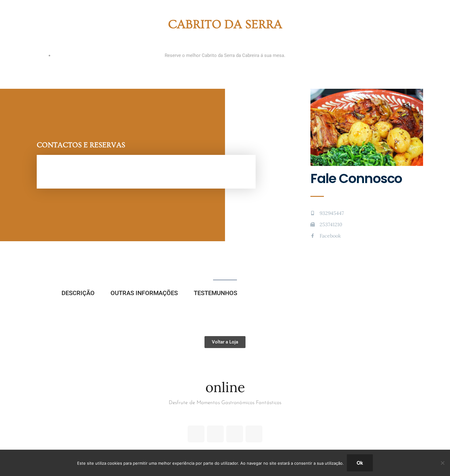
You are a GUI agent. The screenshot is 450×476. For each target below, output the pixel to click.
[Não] (442, 463)
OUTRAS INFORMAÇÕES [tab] (144, 293)
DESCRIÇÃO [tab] (78, 293)
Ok (360, 462)
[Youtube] (254, 433)
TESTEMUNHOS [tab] (215, 293)
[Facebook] (196, 433)
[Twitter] (215, 433)
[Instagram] (234, 433)
